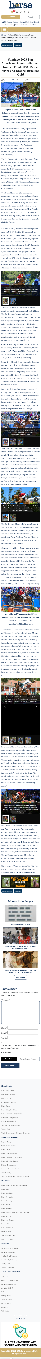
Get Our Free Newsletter (9, 1256)
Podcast (15, 22)
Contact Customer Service (9, 1280)
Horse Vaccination (7, 1228)
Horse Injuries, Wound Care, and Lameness (15, 1212)
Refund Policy (6, 1303)
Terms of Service (6, 1299)
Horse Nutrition (6, 1216)
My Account (8, 22)
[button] (36, 283)
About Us (4, 1276)
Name (4, 1028)
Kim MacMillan (10, 80)
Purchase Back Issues (8, 1252)
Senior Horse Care (7, 1239)
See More (20, 977)
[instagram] (28, 12)
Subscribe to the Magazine (9, 1248)
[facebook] (17, 12)
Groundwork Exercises (8, 1102)
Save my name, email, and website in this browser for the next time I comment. (20, 1046)
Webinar (22, 22)
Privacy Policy (6, 1296)
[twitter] (21, 12)
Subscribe (11, 17)
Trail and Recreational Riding (10, 1125)
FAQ (2, 1292)
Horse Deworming (7, 1197)
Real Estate (32, 25)
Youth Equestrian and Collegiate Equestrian (15, 1133)
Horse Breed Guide (7, 1091)
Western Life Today (7, 1267)
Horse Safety (5, 1224)
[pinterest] (25, 12)
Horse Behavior (6, 1189)
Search (31, 17)
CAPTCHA (6, 1052)
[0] (12, 12)
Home (3, 35)
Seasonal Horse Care (8, 1235)
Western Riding (6, 1129)
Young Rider (5, 1264)
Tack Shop (29, 22)
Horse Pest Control (7, 1220)
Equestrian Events (7, 45)
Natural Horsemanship (8, 1121)
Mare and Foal (6, 1231)
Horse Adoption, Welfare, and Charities (14, 1185)
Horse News (18, 45)
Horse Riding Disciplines (9, 1110)
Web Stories (5, 1311)
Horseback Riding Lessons (9, 1117)
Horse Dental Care (7, 1193)
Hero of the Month (21, 25)
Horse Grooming (6, 1201)
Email (4, 1033)
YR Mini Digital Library (9, 1260)
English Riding (6, 1098)
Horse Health (5, 1205)
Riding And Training (8, 1094)
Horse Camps (5, 1106)
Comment (5, 1000)
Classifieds (4, 1307)
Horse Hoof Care (6, 1208)
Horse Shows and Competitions (11, 1114)
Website (4, 1038)
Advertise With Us (7, 1288)
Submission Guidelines (8, 1284)
